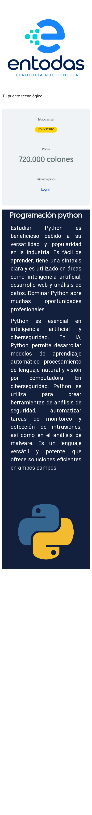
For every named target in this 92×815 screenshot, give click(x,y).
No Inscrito (46, 129)
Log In (45, 190)
